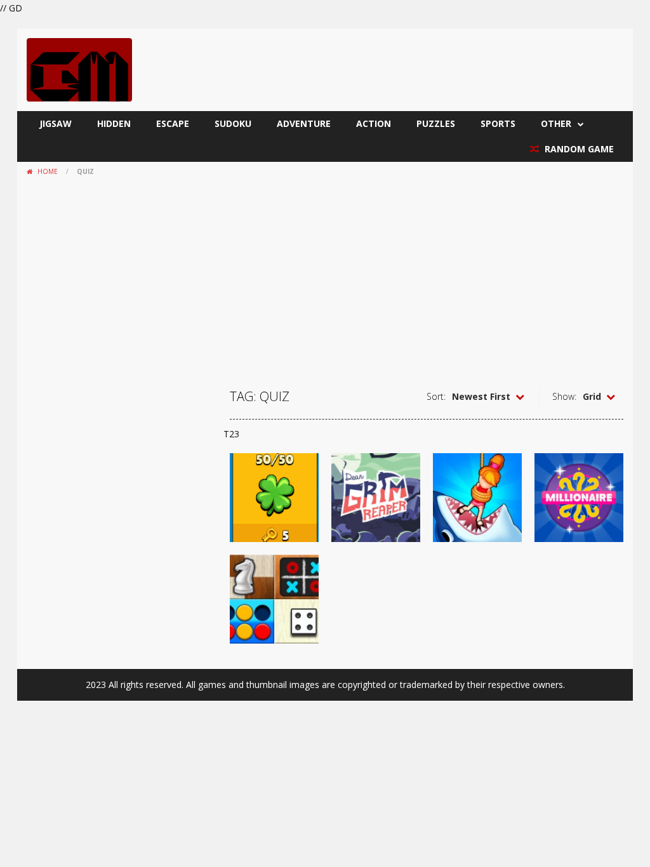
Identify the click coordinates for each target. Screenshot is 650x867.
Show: (564, 396)
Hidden (114, 123)
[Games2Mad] (79, 69)
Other (556, 123)
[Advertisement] (325, 276)
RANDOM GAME (578, 149)
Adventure (304, 123)
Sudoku (233, 123)
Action (373, 123)
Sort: (436, 396)
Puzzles (435, 123)
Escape (172, 123)
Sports (498, 123)
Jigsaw (55, 123)
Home (48, 171)
